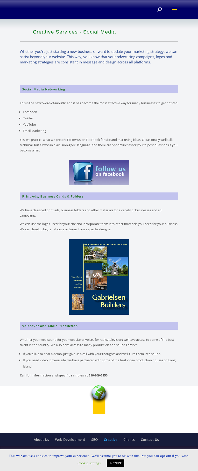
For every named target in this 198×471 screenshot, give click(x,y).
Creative (110, 439)
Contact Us (150, 439)
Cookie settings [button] (89, 462)
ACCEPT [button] (115, 463)
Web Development (70, 439)
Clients (129, 439)
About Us (41, 439)
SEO (94, 439)
